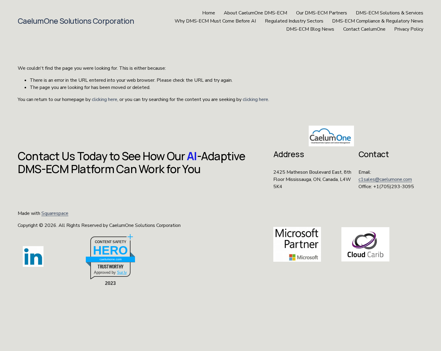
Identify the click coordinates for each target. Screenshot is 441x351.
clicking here (104, 99)
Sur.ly (122, 272)
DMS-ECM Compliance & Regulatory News (377, 21)
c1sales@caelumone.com (385, 179)
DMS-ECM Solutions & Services (389, 13)
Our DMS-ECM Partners (321, 13)
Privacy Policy (408, 29)
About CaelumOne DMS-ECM (255, 13)
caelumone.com (111, 259)
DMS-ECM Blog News (310, 29)
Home (208, 13)
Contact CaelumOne (364, 29)
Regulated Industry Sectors (294, 21)
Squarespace (54, 213)
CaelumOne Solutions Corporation (76, 21)
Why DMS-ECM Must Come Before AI (215, 21)
